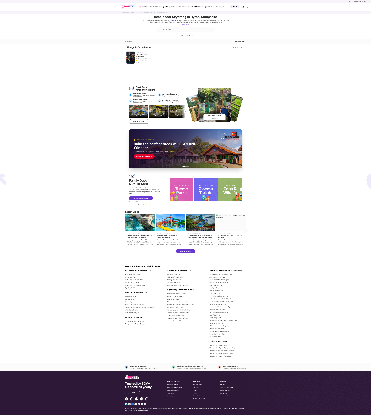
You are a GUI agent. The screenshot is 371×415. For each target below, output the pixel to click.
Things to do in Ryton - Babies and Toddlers (223, 348)
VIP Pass (197, 7)
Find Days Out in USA (199, 399)
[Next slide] (242, 189)
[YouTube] (146, 399)
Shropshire (134, 12)
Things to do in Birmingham (174, 387)
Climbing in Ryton (130, 277)
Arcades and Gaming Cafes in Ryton (220, 274)
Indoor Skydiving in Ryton (217, 304)
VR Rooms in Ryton (215, 337)
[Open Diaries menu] (189, 7)
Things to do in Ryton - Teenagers (220, 356)
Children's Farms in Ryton (175, 277)
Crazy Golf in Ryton (215, 285)
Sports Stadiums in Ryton (175, 307)
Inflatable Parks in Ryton (217, 309)
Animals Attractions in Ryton (179, 270)
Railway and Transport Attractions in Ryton (180, 304)
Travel (209, 7)
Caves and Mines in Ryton (175, 296)
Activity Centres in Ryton (133, 274)
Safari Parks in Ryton (173, 282)
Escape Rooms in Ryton (216, 290)
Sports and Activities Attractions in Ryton (226, 270)
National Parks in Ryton (132, 282)
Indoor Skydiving (162, 12)
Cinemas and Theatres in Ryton (219, 280)
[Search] (243, 7)
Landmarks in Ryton (173, 299)
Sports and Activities (149, 12)
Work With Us (362, 1)
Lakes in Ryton (129, 299)
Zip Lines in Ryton (130, 288)
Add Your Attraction (225, 390)
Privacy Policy (224, 393)
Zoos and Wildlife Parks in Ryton (177, 285)
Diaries (184, 7)
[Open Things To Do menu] (177, 7)
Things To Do (170, 7)
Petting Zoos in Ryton (174, 280)
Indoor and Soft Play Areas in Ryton (220, 307)
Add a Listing (353, 1)
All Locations (170, 396)
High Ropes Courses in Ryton (134, 280)
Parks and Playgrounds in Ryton (135, 285)
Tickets (155, 7)
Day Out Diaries (197, 384)
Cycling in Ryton (214, 288)
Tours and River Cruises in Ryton (177, 318)
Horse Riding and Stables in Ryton (220, 299)
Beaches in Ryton (130, 296)
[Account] (247, 7)
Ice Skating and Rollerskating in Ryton (221, 301)
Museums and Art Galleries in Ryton (178, 302)
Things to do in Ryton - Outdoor (135, 324)
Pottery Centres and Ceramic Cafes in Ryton (223, 320)
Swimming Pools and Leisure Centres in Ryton (139, 307)
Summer (145, 7)
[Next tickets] (185, 111)
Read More (185, 24)
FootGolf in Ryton (214, 293)
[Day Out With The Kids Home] (127, 7)
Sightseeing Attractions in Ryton (180, 290)
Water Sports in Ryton (132, 312)
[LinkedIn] (131, 399)
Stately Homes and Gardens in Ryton (179, 310)
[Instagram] (141, 399)
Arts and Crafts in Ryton (217, 277)
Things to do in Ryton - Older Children (221, 353)
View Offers (190, 35)
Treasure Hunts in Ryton (174, 321)
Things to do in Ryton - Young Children (221, 350)
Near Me (235, 6)
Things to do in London (173, 384)
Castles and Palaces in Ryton (176, 293)
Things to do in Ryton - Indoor (134, 321)
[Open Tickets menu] (160, 7)
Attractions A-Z (171, 393)
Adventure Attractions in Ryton (138, 270)
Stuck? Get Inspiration (173, 390)
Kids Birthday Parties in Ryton (218, 312)
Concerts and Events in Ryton (218, 282)
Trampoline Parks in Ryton (217, 334)
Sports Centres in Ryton (216, 328)
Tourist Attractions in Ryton (175, 315)
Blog (220, 7)
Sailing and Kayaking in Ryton (134, 304)
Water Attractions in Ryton (136, 292)
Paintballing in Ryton (215, 318)
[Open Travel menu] (214, 7)
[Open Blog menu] (224, 7)
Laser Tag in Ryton (215, 315)
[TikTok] (136, 399)
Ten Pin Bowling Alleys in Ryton (219, 331)
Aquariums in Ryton (173, 274)
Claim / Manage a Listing (226, 387)
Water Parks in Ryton (131, 310)
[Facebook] (126, 399)
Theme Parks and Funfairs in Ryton (178, 312)
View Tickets (180, 35)
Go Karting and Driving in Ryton (219, 296)
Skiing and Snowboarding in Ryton (220, 326)
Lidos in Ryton (129, 302)
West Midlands (125, 12)
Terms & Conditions (225, 396)
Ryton (140, 12)
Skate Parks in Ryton (216, 323)
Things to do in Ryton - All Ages (219, 345)
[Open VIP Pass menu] (202, 7)
